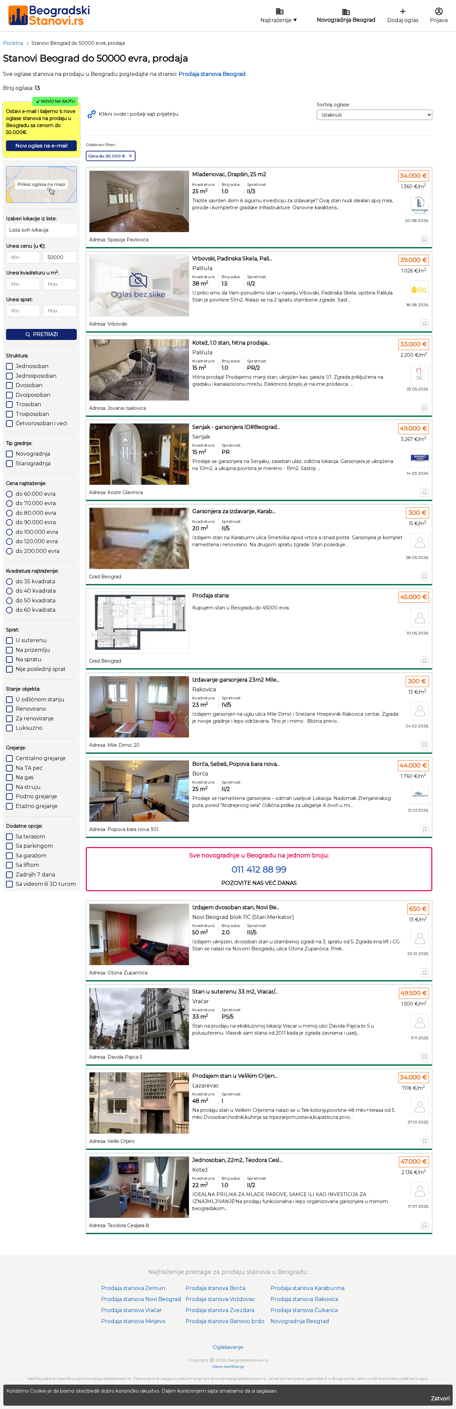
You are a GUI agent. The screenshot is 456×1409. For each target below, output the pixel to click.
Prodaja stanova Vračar (131, 1310)
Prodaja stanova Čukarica (304, 1310)
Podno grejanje (36, 796)
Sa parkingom (34, 846)
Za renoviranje (35, 718)
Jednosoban (32, 366)
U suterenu (31, 640)
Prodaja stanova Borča (215, 1288)
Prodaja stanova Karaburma (307, 1288)
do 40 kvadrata (36, 591)
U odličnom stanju (40, 699)
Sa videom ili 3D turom (46, 884)
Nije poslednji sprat (41, 669)
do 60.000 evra (35, 494)
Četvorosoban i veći (41, 423)
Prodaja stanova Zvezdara (220, 1310)
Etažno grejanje (37, 806)
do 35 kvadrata (35, 581)
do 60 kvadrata (35, 610)
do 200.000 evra (37, 551)
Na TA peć (29, 768)
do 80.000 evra (36, 513)
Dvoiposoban (33, 395)
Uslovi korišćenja (228, 1366)
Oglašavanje (228, 1347)
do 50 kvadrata (35, 600)
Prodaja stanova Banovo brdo (225, 1321)
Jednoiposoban (36, 376)
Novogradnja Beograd (299, 1321)
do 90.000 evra (36, 522)
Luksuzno (29, 728)
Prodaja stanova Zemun (133, 1288)
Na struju (28, 787)
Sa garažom (31, 855)
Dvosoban (29, 385)
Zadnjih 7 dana (35, 874)
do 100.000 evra (37, 532)
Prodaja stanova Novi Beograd (141, 1299)
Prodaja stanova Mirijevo (133, 1321)
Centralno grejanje (41, 758)
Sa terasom (30, 836)
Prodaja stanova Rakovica (304, 1299)
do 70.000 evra (36, 503)
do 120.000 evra (37, 541)
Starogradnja (33, 463)
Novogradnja (33, 454)
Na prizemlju (33, 650)
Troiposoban (32, 414)
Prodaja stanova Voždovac (220, 1299)
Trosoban (28, 404)
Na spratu (29, 659)
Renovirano (31, 709)
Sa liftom (27, 865)
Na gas (24, 777)
